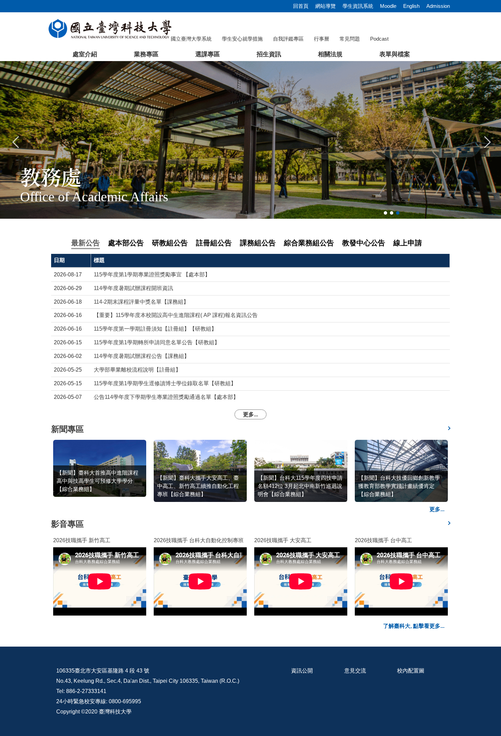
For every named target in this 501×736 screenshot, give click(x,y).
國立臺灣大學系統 (191, 39)
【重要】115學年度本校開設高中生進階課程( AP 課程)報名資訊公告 (176, 315)
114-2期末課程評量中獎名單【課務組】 (141, 302)
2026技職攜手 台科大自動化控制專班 (199, 540)
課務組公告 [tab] (258, 243)
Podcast (379, 39)
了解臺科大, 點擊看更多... (413, 626)
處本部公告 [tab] (126, 243)
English (411, 6)
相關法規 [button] (330, 54)
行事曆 (321, 39)
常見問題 (349, 39)
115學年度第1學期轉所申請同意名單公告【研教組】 (157, 342)
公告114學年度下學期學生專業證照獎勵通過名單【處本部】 (166, 397)
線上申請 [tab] (407, 243)
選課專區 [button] (207, 54)
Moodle (388, 6)
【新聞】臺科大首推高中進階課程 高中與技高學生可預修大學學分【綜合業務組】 (100, 481)
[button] (16, 141)
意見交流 (355, 671)
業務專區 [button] (146, 54)
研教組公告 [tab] (170, 243)
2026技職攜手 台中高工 (383, 540)
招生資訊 (269, 54)
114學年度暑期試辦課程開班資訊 (133, 288)
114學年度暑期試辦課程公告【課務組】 (141, 356)
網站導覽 (325, 6)
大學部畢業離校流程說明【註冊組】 (137, 370)
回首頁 (300, 6)
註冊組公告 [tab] (214, 243)
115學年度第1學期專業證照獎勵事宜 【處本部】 (152, 274)
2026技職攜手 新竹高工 (81, 540)
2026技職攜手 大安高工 (283, 540)
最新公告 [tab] (85, 243)
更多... (250, 414)
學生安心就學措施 (242, 39)
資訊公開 (302, 671)
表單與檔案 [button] (394, 54)
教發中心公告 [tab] (363, 243)
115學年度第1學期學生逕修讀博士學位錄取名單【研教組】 (165, 383)
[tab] (385, 213)
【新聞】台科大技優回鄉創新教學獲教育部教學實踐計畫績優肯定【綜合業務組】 (399, 486)
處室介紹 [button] (85, 54)
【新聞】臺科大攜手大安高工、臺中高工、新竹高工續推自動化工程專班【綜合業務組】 (198, 486)
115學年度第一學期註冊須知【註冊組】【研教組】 (155, 329)
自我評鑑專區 (288, 39)
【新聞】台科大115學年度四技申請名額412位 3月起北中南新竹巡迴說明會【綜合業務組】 (300, 486)
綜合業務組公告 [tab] (309, 243)
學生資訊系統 (358, 6)
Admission (438, 6)
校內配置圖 (410, 671)
